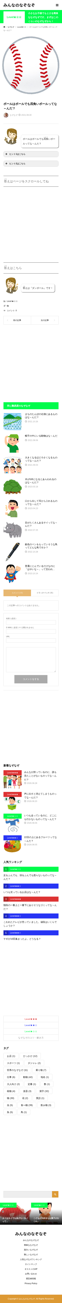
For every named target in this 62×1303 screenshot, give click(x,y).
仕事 (11, 1077)
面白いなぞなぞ (31, 1250)
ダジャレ (34, 1063)
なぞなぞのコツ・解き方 (31, 1037)
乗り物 (41, 1070)
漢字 (44, 1091)
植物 (11, 1091)
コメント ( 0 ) (17, 593)
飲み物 (46, 1105)
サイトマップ (31, 1264)
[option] (15, 1214)
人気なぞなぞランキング (31, 1259)
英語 (40, 1098)
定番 (32, 1084)
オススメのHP (31, 1269)
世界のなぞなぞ (17, 1070)
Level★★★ (31, 1019)
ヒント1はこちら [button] (17, 154)
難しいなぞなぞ (31, 1254)
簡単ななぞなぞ (31, 1245)
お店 (11, 1056)
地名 (45, 1077)
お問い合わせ (31, 1274)
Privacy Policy (31, 1283)
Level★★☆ (31, 1025)
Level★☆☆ (14, 17)
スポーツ (13, 1063)
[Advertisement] (31, 222)
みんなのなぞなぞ (19, 5)
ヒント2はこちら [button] (17, 163)
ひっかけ (30, 1056)
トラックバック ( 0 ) (45, 593)
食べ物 (27, 1105)
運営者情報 (31, 1278)
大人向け (13, 1084)
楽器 (27, 1091)
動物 (28, 1077)
